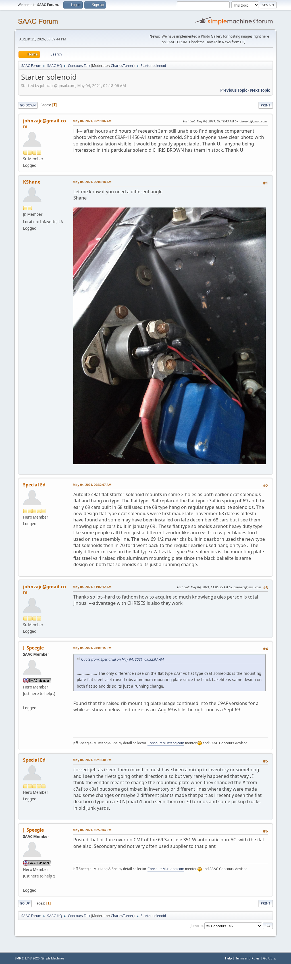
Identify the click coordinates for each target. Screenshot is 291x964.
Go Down (28, 105)
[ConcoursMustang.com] (25, 701)
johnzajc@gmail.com (44, 124)
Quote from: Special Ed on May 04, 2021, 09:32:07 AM (122, 659)
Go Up (25, 903)
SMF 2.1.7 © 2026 (27, 958)
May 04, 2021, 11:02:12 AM (92, 587)
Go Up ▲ (270, 958)
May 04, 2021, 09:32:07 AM (92, 484)
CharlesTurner (122, 65)
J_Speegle (33, 648)
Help (228, 958)
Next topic (260, 90)
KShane (31, 182)
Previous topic (233, 90)
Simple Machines (53, 958)
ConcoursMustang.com (165, 743)
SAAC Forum (38, 21)
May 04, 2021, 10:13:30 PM (92, 760)
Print (265, 105)
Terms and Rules (247, 958)
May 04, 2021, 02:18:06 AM (92, 121)
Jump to (197, 925)
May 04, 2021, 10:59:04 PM (92, 830)
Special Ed (34, 485)
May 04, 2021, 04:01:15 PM (92, 648)
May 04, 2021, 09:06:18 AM (92, 182)
